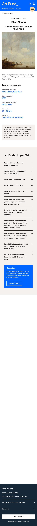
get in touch (7, 135)
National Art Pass (8, 9)
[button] (14, 283)
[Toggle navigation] (32, 9)
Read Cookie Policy (10, 493)
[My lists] (30, 3)
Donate (18, 9)
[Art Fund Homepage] (10, 4)
